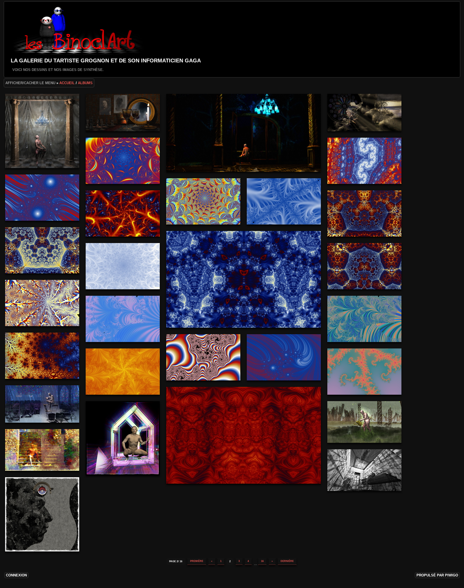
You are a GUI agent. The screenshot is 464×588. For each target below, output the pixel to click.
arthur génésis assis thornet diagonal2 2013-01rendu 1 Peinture (42, 131)
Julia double (42, 197)
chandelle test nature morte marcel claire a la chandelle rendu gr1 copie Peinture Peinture (123, 112)
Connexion (16, 575)
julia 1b (123, 213)
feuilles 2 (123, 161)
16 (262, 561)
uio (123, 319)
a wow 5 (284, 357)
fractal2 (42, 303)
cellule (364, 470)
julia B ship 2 (42, 250)
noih (364, 319)
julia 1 (123, 371)
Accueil (67, 83)
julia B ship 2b (364, 213)
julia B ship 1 (243, 279)
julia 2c (123, 266)
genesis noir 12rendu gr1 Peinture (243, 133)
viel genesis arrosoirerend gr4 (364, 422)
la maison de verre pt (123, 438)
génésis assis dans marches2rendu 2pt (42, 450)
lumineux (364, 161)
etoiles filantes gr (42, 404)
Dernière (287, 561)
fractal (364, 371)
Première (196, 561)
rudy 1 (42, 356)
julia (203, 357)
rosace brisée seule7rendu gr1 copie (364, 112)
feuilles (203, 201)
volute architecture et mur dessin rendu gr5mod (42, 514)
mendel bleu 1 (284, 201)
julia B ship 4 (243, 435)
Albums (85, 83)
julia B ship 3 (364, 266)
